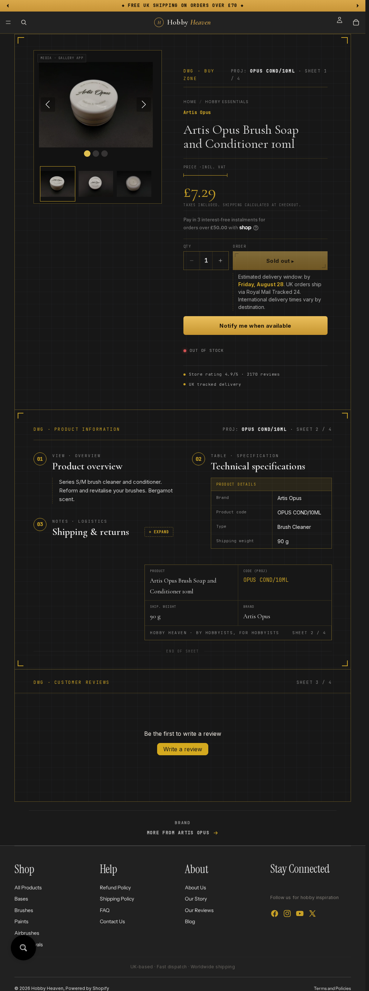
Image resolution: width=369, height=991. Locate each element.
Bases (21, 898)
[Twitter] (312, 913)
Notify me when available (255, 325)
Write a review (182, 749)
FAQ (105, 910)
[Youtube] (299, 913)
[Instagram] (287, 913)
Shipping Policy (117, 898)
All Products (28, 887)
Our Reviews (199, 910)
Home (189, 101)
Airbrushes (26, 933)
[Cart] (356, 22)
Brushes (23, 910)
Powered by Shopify (87, 988)
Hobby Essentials (227, 101)
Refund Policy (115, 887)
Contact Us (112, 921)
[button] (57, 184)
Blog (190, 921)
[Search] (24, 22)
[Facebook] (274, 913)
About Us (195, 887)
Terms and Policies (332, 988)
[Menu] (8, 22)
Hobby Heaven (47, 988)
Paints (21, 921)
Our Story (196, 898)
